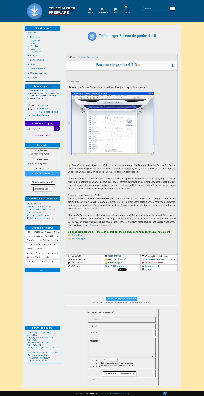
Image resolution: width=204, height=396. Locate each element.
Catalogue (35, 41)
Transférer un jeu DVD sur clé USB (42, 240)
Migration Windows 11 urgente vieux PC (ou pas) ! (43, 253)
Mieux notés (36, 49)
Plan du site (79, 393)
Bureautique (92, 57)
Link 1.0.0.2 (31, 212)
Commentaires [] (152, 266)
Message (94, 341)
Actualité (33, 55)
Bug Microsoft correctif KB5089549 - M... (38, 344)
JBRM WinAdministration (38, 218)
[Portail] (90, 9)
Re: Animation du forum (39, 355)
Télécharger (102, 12)
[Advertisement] (42, 297)
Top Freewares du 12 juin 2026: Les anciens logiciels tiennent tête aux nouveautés (43, 236)
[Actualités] (116, 9)
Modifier (147, 269)
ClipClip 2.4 (31, 204)
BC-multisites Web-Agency (117, 393)
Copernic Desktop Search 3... (39, 209)
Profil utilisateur (37, 69)
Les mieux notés (49, 112)
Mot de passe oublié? (42, 182)
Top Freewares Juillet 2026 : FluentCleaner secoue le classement (43, 232)
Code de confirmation (94, 363)
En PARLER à (116, 266)
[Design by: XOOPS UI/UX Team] (164, 393)
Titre (94, 319)
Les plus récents (40, 115)
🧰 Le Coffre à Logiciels (38, 257)
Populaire (35, 46)
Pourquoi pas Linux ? (36, 249)
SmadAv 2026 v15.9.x (36, 207)
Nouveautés (36, 52)
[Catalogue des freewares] (102, 9)
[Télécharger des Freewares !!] (92, 36)
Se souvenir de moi (44, 168)
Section (82, 57)
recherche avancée (42, 135)
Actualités (116, 12)
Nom (94, 326)
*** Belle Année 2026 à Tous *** (43, 353)
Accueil (90, 12)
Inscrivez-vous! (42, 189)
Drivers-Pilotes (36, 60)
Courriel (94, 333)
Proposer (35, 43)
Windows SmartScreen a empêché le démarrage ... (43, 244)
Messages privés (37, 73)
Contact (33, 77)
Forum (127, 12)
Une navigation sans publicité (40, 261)
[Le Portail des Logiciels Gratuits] (36, 11)
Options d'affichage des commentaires (122, 299)
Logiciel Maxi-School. (37, 360)
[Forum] (127, 8)
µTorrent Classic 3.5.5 (36, 215)
